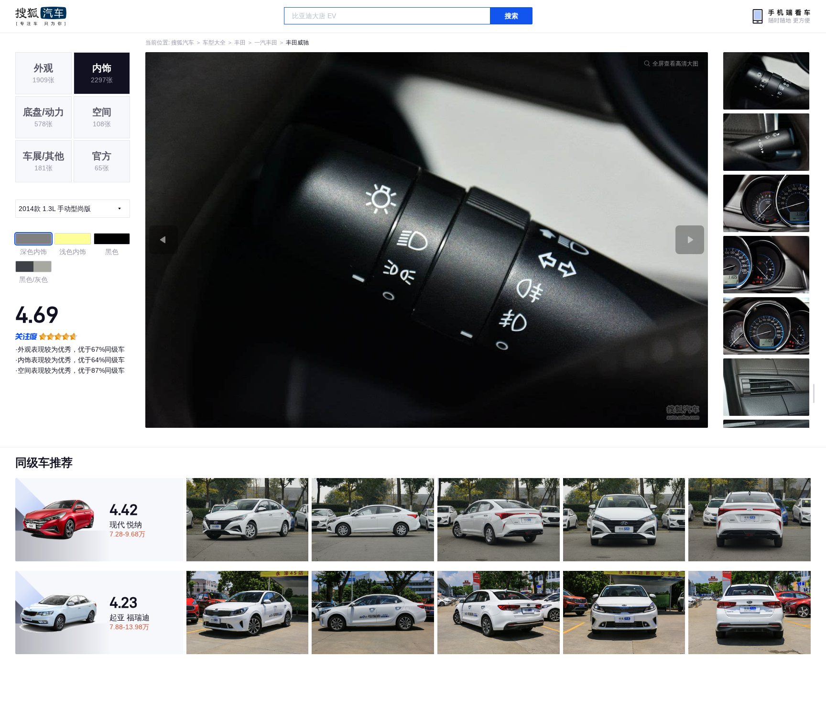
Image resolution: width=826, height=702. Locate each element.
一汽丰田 (265, 42)
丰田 (240, 42)
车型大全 (214, 42)
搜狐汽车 (40, 16)
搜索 (511, 16)
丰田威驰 (297, 42)
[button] (286, 240)
